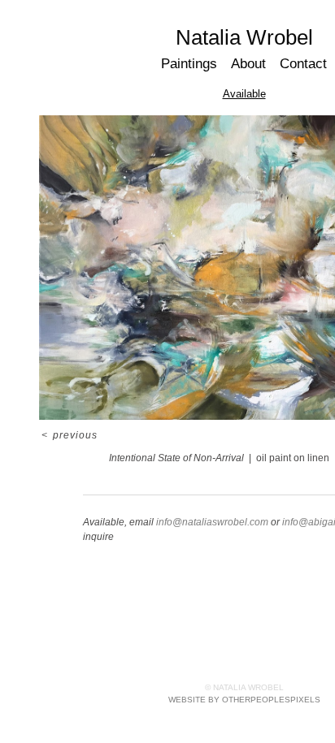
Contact (303, 63)
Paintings (189, 63)
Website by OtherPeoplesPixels (244, 699)
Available (244, 94)
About (248, 63)
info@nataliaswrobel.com (212, 522)
